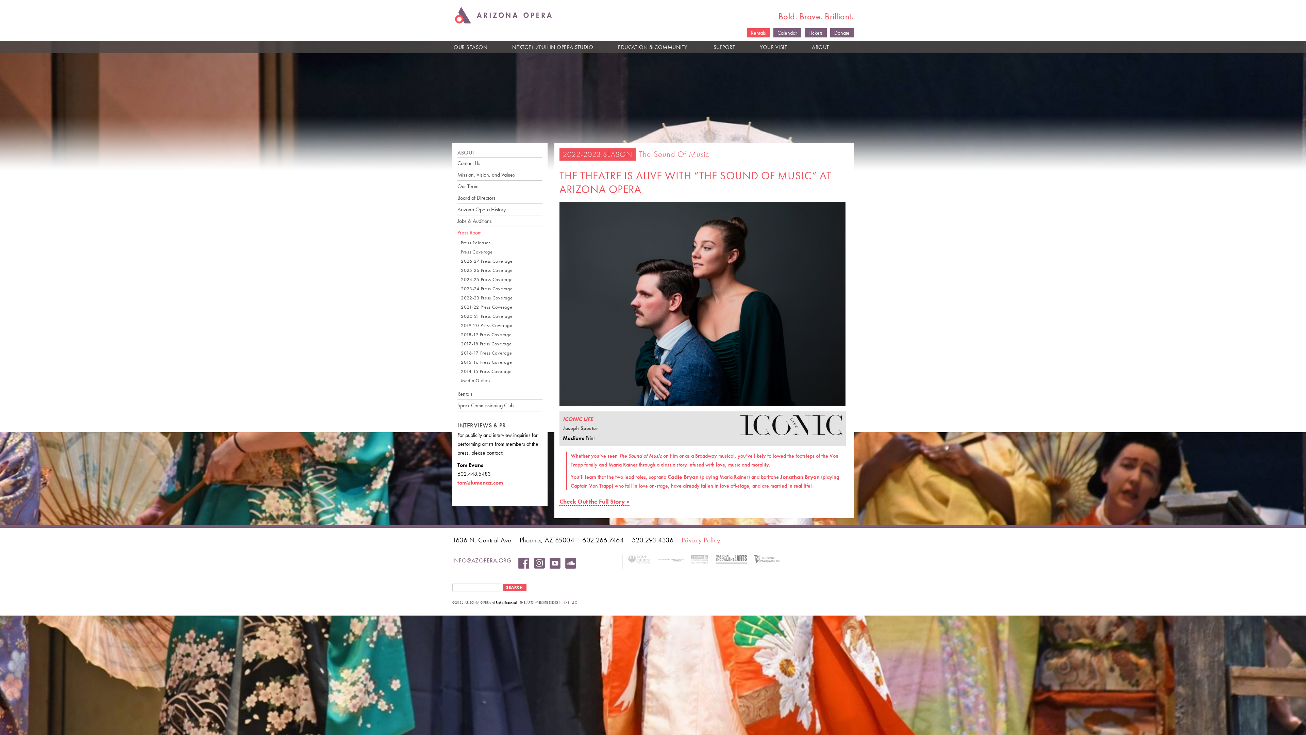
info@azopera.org (482, 560)
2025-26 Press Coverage (487, 270)
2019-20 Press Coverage (486, 325)
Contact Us (468, 163)
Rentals (758, 32)
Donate (842, 32)
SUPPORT (724, 47)
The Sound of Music (674, 154)
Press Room (469, 232)
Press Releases (476, 243)
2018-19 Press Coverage (486, 335)
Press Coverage (477, 252)
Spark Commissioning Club (485, 405)
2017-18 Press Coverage (486, 344)
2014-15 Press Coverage (486, 371)
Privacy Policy (701, 540)
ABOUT (820, 47)
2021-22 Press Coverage (486, 307)
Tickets (816, 32)
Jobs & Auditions (474, 221)
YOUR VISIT (773, 47)
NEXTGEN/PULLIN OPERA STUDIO (552, 47)
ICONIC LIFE (578, 419)
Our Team (468, 186)
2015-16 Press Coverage (486, 362)
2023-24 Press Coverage (487, 289)
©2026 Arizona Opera (471, 602)
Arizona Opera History (481, 209)
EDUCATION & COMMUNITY (652, 47)
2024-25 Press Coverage (487, 279)
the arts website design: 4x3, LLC (548, 602)
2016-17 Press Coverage (486, 353)
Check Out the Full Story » (594, 501)
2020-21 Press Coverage (487, 316)
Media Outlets (475, 380)
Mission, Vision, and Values (486, 175)
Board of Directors (476, 198)
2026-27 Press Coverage (487, 261)
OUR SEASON (470, 47)
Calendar (787, 32)
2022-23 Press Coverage (487, 298)
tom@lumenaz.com (480, 482)
